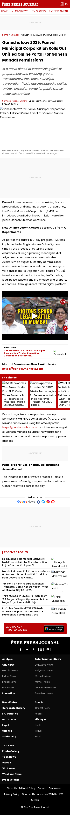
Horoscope (9, 719)
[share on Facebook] (20, 649)
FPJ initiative (10, 713)
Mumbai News (20, 11)
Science (7, 730)
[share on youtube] (47, 649)
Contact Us (28, 794)
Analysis (7, 659)
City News (8, 664)
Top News (8, 745)
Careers (42, 788)
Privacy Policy (12, 794)
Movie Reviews (43, 676)
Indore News (9, 676)
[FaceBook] (38, 501)
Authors (35, 800)
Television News (44, 693)
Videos (6, 762)
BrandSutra (9, 702)
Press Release (11, 779)
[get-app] (66, 4)
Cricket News (42, 708)
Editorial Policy (27, 788)
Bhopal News (9, 682)
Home (4, 11)
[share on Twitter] (27, 649)
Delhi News (8, 687)
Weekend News (11, 774)
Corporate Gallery (13, 708)
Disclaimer (55, 788)
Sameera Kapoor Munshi (14, 101)
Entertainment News (48, 659)
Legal (5, 725)
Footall (38, 713)
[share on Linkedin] (34, 649)
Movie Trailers (42, 682)
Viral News (8, 768)
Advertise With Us (47, 794)
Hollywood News (44, 670)
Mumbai (15, 35)
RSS (61, 794)
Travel (38, 730)
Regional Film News (45, 687)
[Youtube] (53, 501)
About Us (12, 788)
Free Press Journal (20, 4)
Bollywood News (44, 664)
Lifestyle (40, 719)
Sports (39, 702)
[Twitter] (43, 501)
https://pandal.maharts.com (22, 369)
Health (38, 725)
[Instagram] (48, 501)
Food (38, 736)
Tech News (9, 757)
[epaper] (61, 4)
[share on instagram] (41, 649)
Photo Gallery (10, 751)
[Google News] (26, 501)
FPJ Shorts (38, 11)
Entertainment (58, 11)
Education (8, 693)
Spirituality (9, 736)
